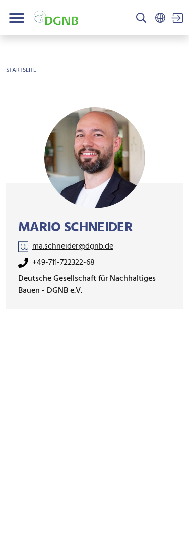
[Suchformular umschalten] (141, 18)
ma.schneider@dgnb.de (72, 246)
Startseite (21, 70)
